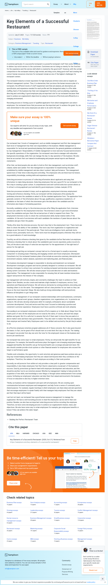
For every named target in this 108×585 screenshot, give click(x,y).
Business (17, 39)
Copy (75, 441)
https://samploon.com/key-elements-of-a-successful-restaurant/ (34, 442)
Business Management (23, 43)
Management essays (85, 539)
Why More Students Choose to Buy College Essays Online (76, 5)
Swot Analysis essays (37, 502)
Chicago (36, 433)
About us (66, 5)
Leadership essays (36, 510)
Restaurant (33, 10)
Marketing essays (36, 528)
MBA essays (34, 539)
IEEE (50, 433)
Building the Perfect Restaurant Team (23, 420)
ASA (44, 433)
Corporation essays (84, 518)
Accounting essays (60, 502)
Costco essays (12, 539)
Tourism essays (59, 510)
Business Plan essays (14, 502)
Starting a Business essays (63, 539)
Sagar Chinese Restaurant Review (92, 128)
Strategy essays (12, 510)
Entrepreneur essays (85, 502)
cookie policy (91, 582)
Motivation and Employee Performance (92, 103)
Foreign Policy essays (85, 528)
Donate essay (66, 565)
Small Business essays (62, 518)
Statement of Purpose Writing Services (67, 571)
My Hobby (18, 10)
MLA (17, 433)
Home (7, 10)
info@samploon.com (12, 568)
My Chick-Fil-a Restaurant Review (92, 115)
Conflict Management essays (88, 510)
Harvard (26, 433)
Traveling (25, 10)
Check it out (93, 570)
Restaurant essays (13, 528)
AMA (56, 433)
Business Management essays (40, 518)
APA (11, 433)
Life (11, 10)
